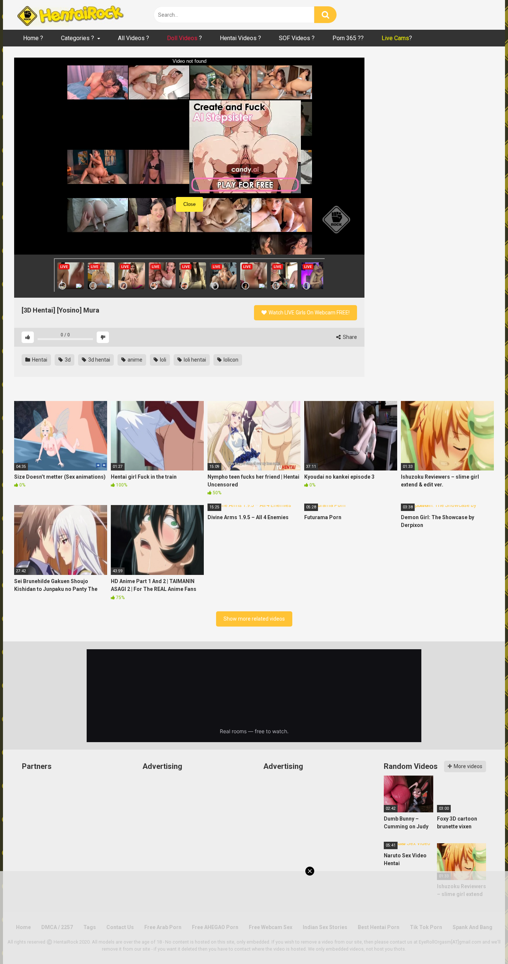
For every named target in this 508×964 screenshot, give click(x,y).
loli (162, 360)
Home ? (33, 38)
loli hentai (194, 360)
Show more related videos (254, 619)
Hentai (39, 360)
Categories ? (77, 38)
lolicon (230, 360)
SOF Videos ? (297, 38)
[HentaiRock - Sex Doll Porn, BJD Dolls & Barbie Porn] (70, 14)
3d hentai (98, 360)
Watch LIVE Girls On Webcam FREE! (308, 313)
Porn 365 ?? (348, 38)
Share (349, 337)
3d (67, 360)
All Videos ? (133, 38)
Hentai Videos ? (240, 38)
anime (134, 360)
